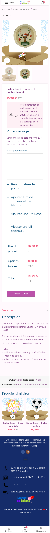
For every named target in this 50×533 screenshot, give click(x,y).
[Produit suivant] (10, 15)
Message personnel (18, 150)
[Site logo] (25, 2)
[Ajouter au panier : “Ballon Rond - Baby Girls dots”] (13, 417)
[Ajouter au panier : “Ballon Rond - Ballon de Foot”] (37, 417)
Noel (37, 384)
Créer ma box (21, 294)
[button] (4, 42)
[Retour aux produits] (6, 15)
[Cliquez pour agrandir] (7, 60)
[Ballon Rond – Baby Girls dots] (13, 409)
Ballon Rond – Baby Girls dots (13, 424)
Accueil (6, 9)
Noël (35, 9)
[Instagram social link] (28, 452)
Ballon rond (21, 384)
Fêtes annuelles (21, 9)
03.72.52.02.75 (18, 484)
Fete (31, 384)
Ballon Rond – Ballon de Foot (36, 424)
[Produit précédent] (3, 15)
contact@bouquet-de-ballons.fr (28, 491)
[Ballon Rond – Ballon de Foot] (37, 409)
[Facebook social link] (23, 452)
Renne (44, 384)
